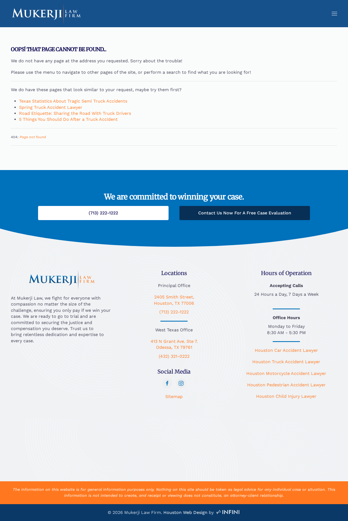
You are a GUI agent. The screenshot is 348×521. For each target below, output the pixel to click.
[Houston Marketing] (228, 512)
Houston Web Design (185, 512)
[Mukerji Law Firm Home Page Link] (62, 279)
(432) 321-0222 (174, 356)
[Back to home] (46, 13)
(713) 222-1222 (174, 312)
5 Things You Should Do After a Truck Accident (68, 119)
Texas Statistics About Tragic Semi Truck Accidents (73, 101)
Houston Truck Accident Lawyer (286, 361)
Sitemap (174, 396)
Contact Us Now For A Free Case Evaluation (244, 212)
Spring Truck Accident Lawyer (50, 107)
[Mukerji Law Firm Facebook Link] (167, 383)
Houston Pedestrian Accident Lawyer (286, 384)
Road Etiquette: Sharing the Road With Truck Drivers (75, 113)
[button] (334, 13)
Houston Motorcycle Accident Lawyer (286, 373)
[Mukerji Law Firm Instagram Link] (181, 383)
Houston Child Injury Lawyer (286, 396)
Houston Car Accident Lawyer (286, 350)
